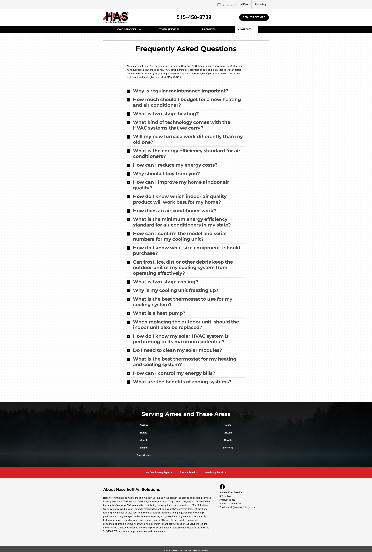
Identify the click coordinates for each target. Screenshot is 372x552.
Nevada (228, 440)
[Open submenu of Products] (221, 29)
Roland (143, 447)
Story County (144, 455)
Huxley (228, 432)
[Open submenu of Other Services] (185, 29)
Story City (228, 447)
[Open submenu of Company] (256, 29)
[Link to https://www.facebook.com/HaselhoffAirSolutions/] (222, 486)
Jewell (143, 440)
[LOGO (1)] (116, 12)
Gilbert (143, 432)
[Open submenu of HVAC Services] (141, 29)
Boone (228, 425)
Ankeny (144, 425)
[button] (186, 91)
